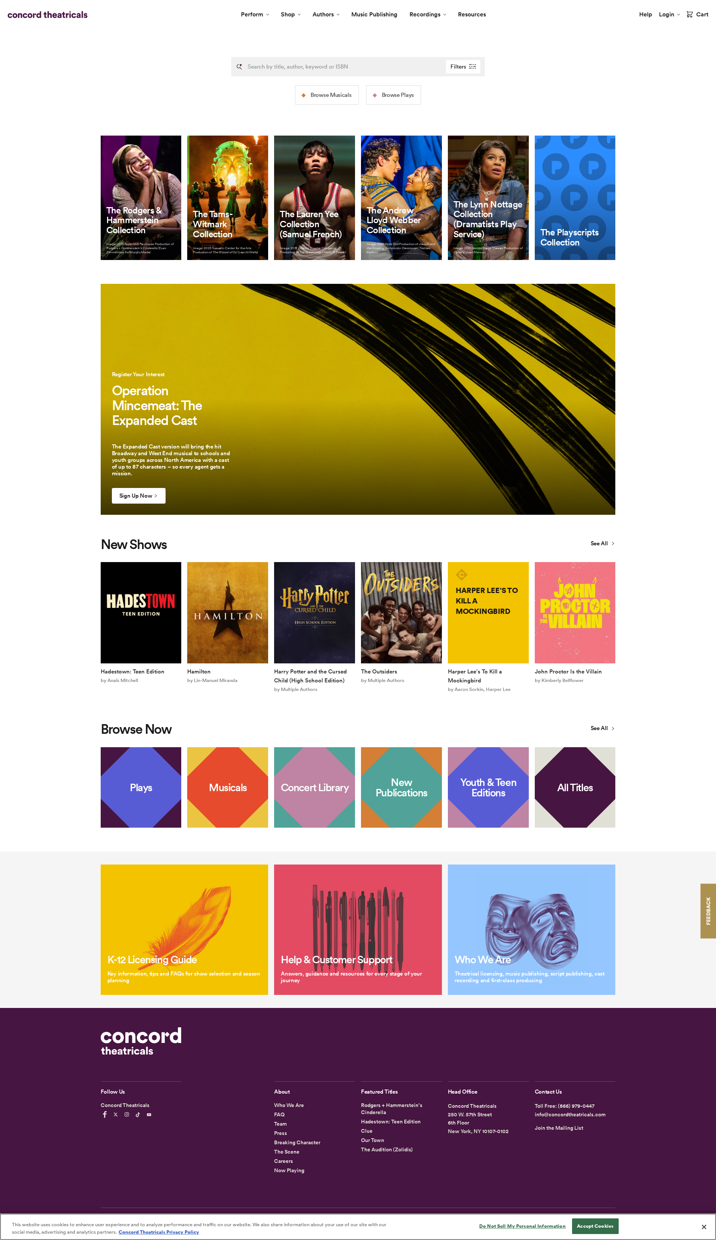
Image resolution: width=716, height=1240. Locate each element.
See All (600, 543)
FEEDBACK (708, 911)
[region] (358, 1227)
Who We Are (289, 1105)
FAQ (279, 1114)
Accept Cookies (595, 1226)
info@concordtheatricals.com (570, 1114)
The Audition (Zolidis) (387, 1149)
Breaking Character (297, 1142)
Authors (323, 14)
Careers (283, 1161)
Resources (472, 14)
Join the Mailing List (559, 1128)
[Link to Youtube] (150, 1114)
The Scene (286, 1152)
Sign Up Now (135, 495)
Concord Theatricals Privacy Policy (159, 1232)
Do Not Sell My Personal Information (522, 1226)
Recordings (424, 14)
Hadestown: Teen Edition (391, 1122)
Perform (252, 14)
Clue (367, 1131)
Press (280, 1133)
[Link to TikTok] (139, 1114)
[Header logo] (46, 14)
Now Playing (289, 1170)
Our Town (372, 1140)
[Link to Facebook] (106, 1114)
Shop (288, 14)
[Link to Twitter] (116, 1114)
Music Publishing (374, 14)
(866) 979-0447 (576, 1106)
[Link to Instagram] (128, 1114)
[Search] (239, 67)
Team (280, 1124)
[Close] (704, 1227)
